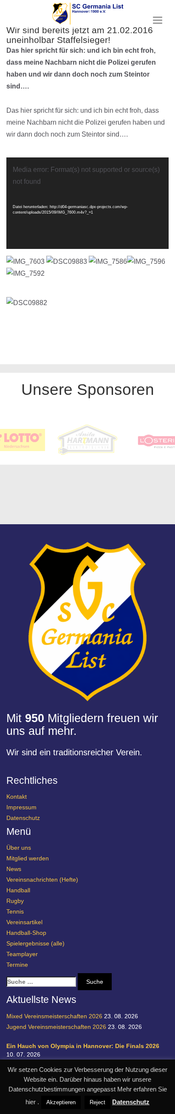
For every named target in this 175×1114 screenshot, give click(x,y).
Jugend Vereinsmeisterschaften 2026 (56, 1026)
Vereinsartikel (24, 922)
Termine (17, 964)
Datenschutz (23, 817)
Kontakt (16, 796)
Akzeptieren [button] (61, 1102)
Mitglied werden (27, 858)
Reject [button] (97, 1102)
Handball (18, 890)
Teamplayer (22, 954)
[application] (87, 203)
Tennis (15, 911)
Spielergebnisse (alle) (35, 943)
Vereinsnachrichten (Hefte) (42, 879)
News (13, 868)
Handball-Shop (26, 932)
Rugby (15, 900)
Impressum (21, 807)
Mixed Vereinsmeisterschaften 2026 (54, 1016)
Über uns (18, 847)
